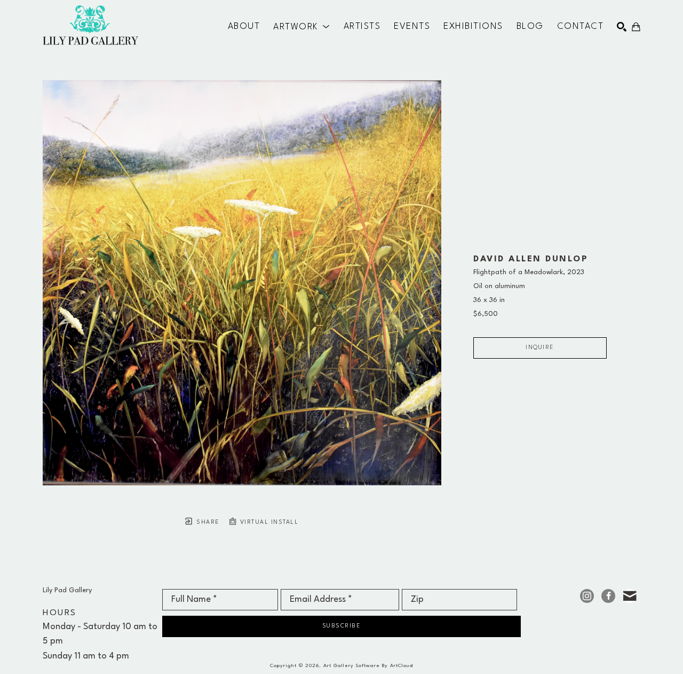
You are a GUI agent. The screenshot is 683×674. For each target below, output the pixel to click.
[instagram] (587, 596)
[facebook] (608, 596)
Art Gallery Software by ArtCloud (368, 665)
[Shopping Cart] (636, 27)
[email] (630, 596)
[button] (301, 26)
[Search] (621, 27)
